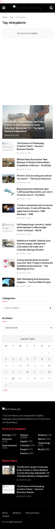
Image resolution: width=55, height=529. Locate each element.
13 (27, 366)
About (5, 513)
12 (20, 366)
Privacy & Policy (32, 513)
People (23, 449)
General (24, 435)
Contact (5, 516)
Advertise (17, 513)
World (41, 449)
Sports (41, 439)
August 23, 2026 (12, 135)
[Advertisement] (27, 71)
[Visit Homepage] (27, 8)
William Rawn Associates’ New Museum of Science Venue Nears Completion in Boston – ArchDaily (34, 162)
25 (13, 378)
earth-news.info (15, 522)
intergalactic (20, 17)
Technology (44, 443)
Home (4, 17)
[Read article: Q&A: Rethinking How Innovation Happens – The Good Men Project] (8, 282)
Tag (11, 17)
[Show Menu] (3, 8)
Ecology (6, 435)
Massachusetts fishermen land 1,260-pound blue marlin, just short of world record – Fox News (34, 192)
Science (42, 435)
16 (49, 366)
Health (23, 441)
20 (27, 372)
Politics (24, 453)
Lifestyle (24, 445)
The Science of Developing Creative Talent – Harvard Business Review (30, 146)
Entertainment (9, 445)
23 (49, 372)
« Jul (4, 390)
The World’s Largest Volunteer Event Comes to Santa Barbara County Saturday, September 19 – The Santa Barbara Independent (24, 126)
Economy (7, 439)
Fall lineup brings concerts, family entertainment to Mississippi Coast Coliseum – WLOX (34, 227)
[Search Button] (51, 8)
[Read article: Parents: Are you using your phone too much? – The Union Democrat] (8, 178)
